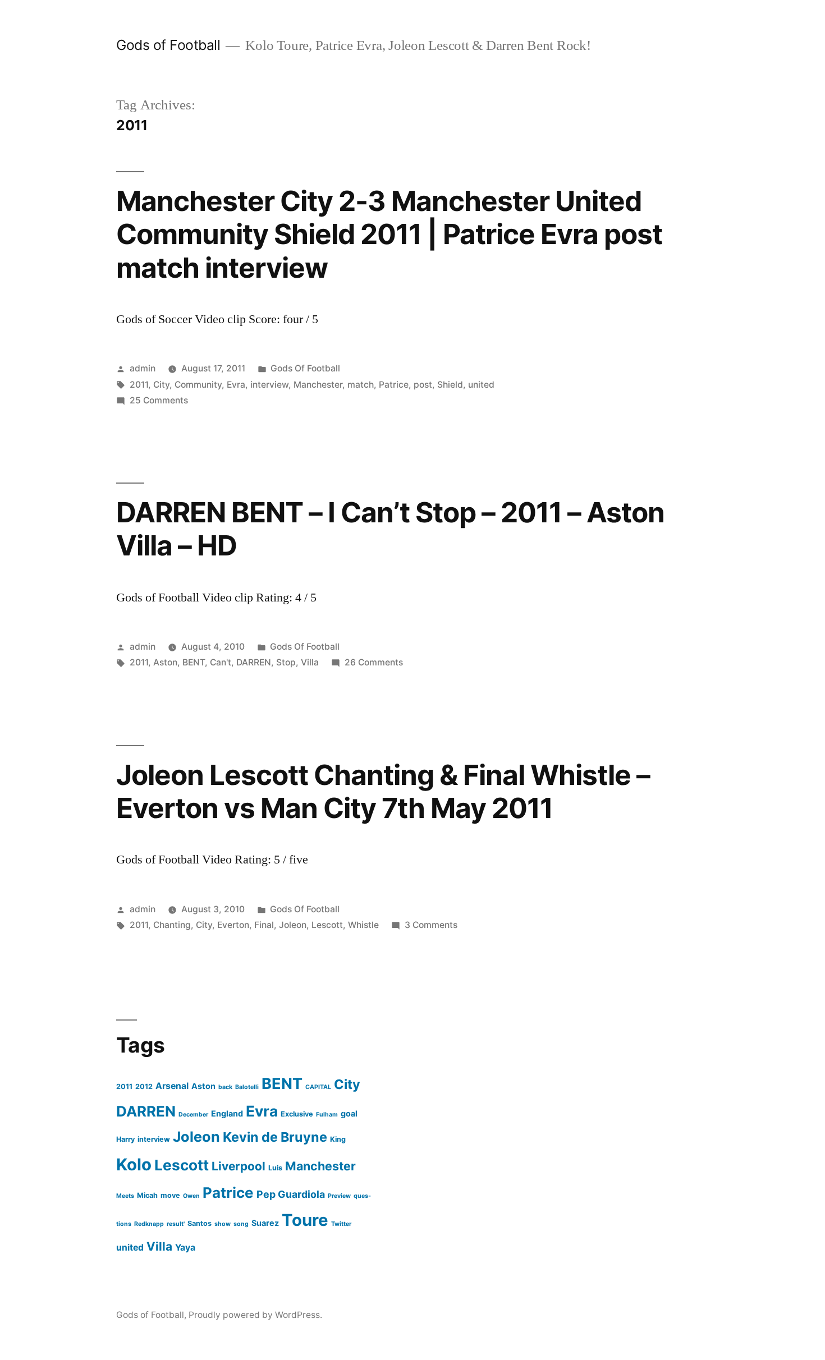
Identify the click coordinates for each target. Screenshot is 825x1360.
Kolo (134, 1164)
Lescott (327, 925)
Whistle (363, 925)
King (338, 1139)
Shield (450, 384)
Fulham (327, 1114)
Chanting (172, 925)
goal (349, 1113)
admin (142, 368)
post (423, 384)
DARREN (253, 662)
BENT (193, 662)
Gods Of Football (305, 368)
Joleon (292, 925)
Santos (199, 1223)
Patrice (394, 384)
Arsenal (172, 1086)
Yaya (185, 1247)
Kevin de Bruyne (275, 1137)
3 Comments (431, 925)
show (222, 1224)
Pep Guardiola (290, 1194)
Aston (165, 662)
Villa (310, 662)
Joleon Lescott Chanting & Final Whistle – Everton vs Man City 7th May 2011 (383, 791)
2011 (139, 384)
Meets (125, 1196)
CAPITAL (318, 1087)
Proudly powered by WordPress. (255, 1315)
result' (176, 1224)
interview (269, 384)
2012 (144, 1086)
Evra (236, 384)
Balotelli (247, 1087)
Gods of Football (168, 44)
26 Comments (374, 662)
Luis (275, 1168)
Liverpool (238, 1166)
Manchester (318, 384)
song (241, 1224)
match (360, 384)
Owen (191, 1196)
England (227, 1113)
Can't (220, 662)
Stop (286, 662)
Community (198, 384)
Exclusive (297, 1114)
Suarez (265, 1223)
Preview (339, 1196)
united (481, 384)
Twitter (341, 1224)
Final (264, 925)
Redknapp (149, 1224)
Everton (233, 925)
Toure (305, 1220)
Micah (147, 1195)
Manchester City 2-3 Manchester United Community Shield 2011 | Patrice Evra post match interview (389, 234)
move (170, 1195)
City (161, 384)
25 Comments (159, 400)
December (193, 1114)
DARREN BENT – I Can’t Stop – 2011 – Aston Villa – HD (390, 528)
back (225, 1087)
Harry (125, 1139)
